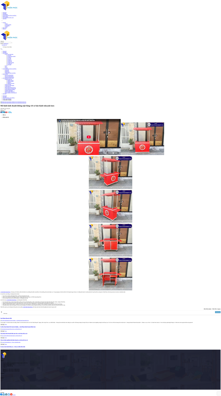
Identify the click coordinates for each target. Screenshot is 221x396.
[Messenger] (1, 395)
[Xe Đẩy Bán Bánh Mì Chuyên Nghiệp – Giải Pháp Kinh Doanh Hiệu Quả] (14, 320)
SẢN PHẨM (5, 14)
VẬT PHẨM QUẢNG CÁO (8, 17)
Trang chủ (4, 12)
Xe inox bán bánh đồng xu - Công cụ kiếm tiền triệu (12, 346)
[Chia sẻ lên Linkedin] (4, 112)
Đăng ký (4, 28)
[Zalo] (4, 395)
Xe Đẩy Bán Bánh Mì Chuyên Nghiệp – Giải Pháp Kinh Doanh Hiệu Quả (18, 326)
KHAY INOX (5, 16)
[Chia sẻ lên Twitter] (3, 112)
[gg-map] (6, 395)
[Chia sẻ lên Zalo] (11, 112)
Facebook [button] (2, 373)
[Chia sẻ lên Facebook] (1, 112)
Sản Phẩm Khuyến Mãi (6, 318)
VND (4, 22)
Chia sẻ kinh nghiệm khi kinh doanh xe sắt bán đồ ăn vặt (14, 340)
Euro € (6, 23)
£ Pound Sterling (8, 24)
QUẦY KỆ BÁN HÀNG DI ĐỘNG (9, 15)
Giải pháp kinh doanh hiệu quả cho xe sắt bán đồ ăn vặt (13, 333)
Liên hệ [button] (1, 360)
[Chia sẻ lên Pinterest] (6, 112)
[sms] (9, 395)
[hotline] (11, 395)
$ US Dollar (7, 25)
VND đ (6, 26)
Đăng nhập (5, 27)
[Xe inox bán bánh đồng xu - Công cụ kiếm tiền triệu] (10, 342)
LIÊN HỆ (4, 18)
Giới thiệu (4, 13)
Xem (6, 324)
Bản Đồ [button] (1, 377)
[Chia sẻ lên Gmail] (8, 112)
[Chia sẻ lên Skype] (9, 112)
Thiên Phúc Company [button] (4, 350)
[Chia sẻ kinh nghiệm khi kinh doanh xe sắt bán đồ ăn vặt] (11, 335)
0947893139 (6, 43)
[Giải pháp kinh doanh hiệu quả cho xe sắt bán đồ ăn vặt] (11, 329)
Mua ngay (2, 324)
